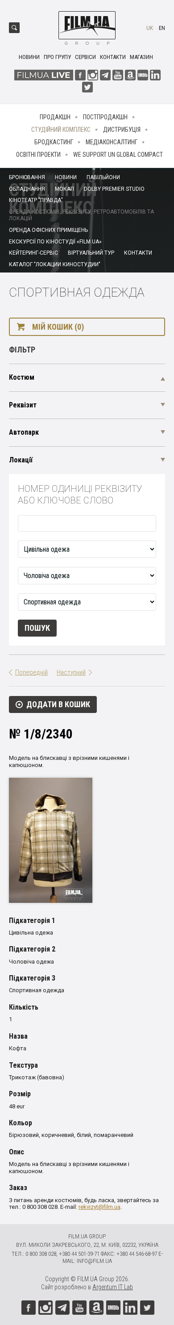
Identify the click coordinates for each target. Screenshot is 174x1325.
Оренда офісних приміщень (48, 230)
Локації (21, 460)
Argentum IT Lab (112, 1287)
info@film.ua (94, 1261)
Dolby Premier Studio (114, 189)
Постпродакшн (105, 117)
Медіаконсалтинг (111, 142)
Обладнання (27, 189)
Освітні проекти (38, 154)
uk (149, 28)
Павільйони (103, 177)
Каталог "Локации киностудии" (54, 264)
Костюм (21, 377)
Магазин (141, 57)
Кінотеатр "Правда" (36, 200)
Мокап (64, 189)
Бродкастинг (53, 142)
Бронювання (27, 177)
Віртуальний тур (91, 253)
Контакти (113, 57)
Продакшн (55, 117)
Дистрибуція (122, 129)
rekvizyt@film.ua (99, 1206)
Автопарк (24, 432)
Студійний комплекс (61, 129)
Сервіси (85, 57)
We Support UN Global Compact (118, 154)
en (162, 28)
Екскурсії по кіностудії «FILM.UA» (55, 242)
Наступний (71, 672)
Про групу (57, 57)
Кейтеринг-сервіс (33, 253)
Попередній (31, 672)
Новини (29, 57)
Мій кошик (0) (58, 326)
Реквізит (23, 405)
